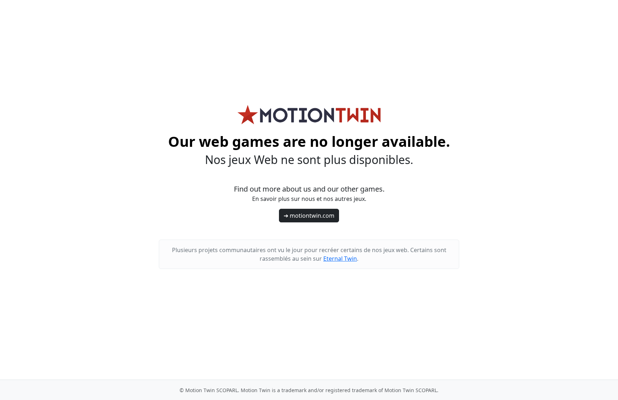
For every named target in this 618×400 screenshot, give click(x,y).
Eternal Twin (340, 258)
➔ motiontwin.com (309, 216)
